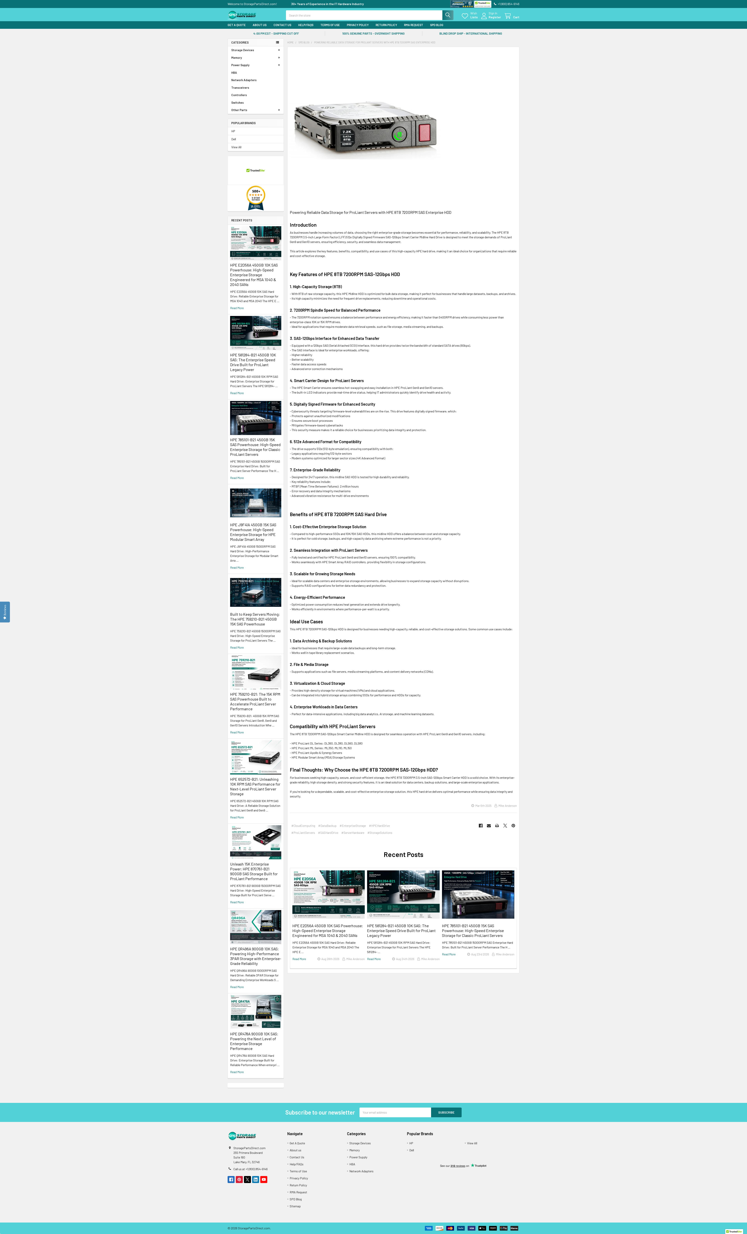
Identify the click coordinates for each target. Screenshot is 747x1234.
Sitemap (295, 1206)
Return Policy (386, 25)
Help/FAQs (305, 25)
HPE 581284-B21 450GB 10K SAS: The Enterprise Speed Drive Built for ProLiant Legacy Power (253, 362)
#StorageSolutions (379, 832)
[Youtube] (263, 1179)
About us (260, 25)
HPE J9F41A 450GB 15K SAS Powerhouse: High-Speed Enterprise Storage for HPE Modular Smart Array (253, 532)
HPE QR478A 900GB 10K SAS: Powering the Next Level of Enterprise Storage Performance (254, 1041)
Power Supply (240, 65)
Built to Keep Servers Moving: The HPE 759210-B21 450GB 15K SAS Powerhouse (255, 619)
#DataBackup (327, 825)
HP (233, 131)
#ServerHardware (352, 832)
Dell (233, 139)
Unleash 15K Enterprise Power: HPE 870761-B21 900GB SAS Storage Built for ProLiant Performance (254, 871)
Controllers (239, 95)
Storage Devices (242, 50)
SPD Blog (436, 25)
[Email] (488, 825)
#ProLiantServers (303, 832)
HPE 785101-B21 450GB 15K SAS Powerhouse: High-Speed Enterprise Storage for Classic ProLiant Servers (255, 447)
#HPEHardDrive (379, 825)
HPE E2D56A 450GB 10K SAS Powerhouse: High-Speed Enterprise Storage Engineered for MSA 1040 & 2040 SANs (254, 275)
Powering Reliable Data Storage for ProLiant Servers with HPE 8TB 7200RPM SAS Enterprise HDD (370, 212)
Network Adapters (244, 80)
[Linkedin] (255, 1179)
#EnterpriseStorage (353, 825)
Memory (236, 57)
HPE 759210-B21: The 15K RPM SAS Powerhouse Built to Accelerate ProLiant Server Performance (255, 701)
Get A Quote (237, 25)
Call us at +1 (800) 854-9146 (250, 1169)
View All (236, 147)
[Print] (497, 825)
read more (237, 308)
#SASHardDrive (328, 832)
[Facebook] (480, 825)
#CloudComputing (303, 825)
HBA (234, 72)
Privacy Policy (358, 25)
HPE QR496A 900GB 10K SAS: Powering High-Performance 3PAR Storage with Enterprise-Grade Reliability (255, 956)
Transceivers (240, 87)
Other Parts (239, 110)
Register (495, 17)
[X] (505, 825)
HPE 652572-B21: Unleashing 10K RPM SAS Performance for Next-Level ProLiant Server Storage (255, 786)
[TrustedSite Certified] (482, 4)
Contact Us (282, 25)
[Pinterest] (513, 825)
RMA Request (413, 25)
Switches (237, 102)
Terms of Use (330, 25)
